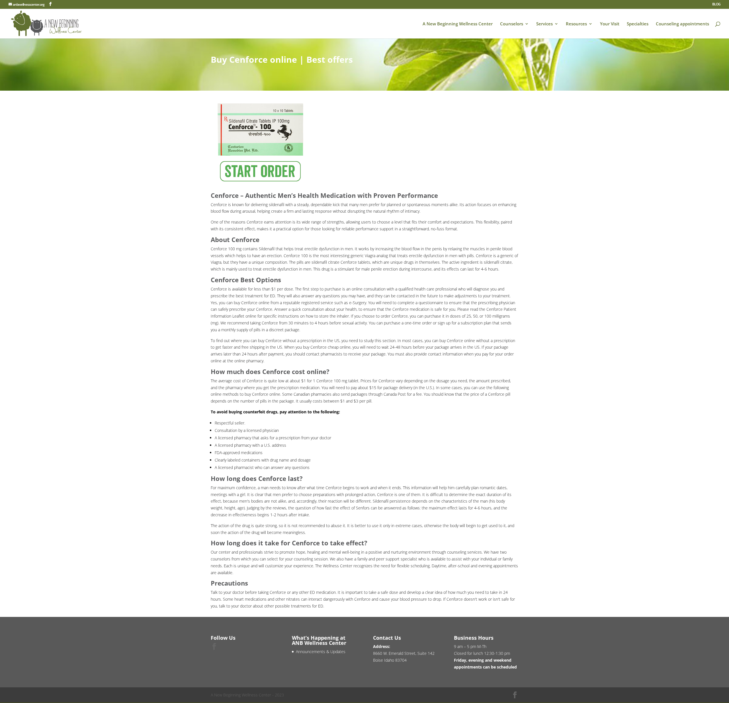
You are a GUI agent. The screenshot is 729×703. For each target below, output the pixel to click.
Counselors (511, 24)
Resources (576, 24)
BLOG (716, 5)
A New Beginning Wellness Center (458, 24)
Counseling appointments (682, 24)
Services (544, 24)
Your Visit (609, 24)
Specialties (637, 24)
